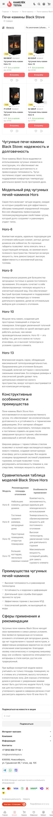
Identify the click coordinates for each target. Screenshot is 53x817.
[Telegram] (4, 770)
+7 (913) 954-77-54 (11, 750)
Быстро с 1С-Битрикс (12, 804)
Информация (8, 741)
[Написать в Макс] (16, 770)
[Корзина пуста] (49, 4)
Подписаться (26, 724)
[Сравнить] (17, 80)
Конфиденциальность (11, 799)
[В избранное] (11, 80)
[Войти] (44, 4)
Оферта (26, 799)
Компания (7, 736)
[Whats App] (10, 770)
